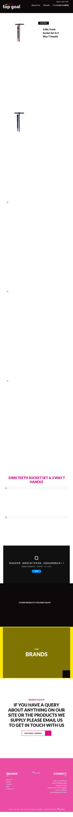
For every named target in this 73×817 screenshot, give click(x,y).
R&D (66, 5)
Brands (46, 5)
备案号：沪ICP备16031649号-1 (47, 809)
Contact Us (64, 5)
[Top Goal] (11, 6)
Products (57, 5)
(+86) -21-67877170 (60, 781)
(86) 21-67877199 (62, 2)
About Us (35, 5)
